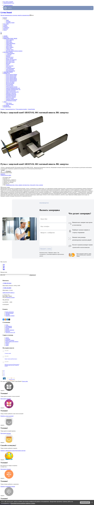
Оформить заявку (45, 249)
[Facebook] (3, 265)
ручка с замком (18, 185)
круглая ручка (26, 185)
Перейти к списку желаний (7, 416)
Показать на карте (10, 297)
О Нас (6, 325)
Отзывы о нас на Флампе (12, 379)
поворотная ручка (10, 185)
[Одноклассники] (3, 268)
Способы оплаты (9, 313)
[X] (9, 319)
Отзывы (7, 328)
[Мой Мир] (7, 319)
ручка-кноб (32, 185)
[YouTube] (3, 269)
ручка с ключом (39, 185)
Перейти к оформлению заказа (8, 450)
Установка (7, 339)
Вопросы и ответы (9, 340)
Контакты (7, 331)
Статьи (7, 344)
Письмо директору (9, 330)
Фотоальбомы (8, 327)
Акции (7, 345)
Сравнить (3, 173)
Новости (7, 342)
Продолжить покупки (6, 398)
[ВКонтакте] (3, 319)
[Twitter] (3, 267)
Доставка (7, 314)
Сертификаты (8, 326)
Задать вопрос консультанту (11, 341)
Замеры (7, 337)
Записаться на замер (6, 175)
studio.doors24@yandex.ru (8, 292)
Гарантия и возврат (9, 315)
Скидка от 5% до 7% (10, 332)
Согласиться (85, 502)
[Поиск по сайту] (1, 32)
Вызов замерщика (9, 312)
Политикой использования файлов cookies (22, 503)
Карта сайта (25, 381)
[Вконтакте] (3, 264)
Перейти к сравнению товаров (8, 486)
